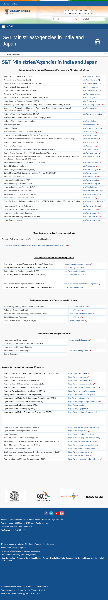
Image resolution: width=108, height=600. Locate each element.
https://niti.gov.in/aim (78, 321)
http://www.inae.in (89, 198)
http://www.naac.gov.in (91, 162)
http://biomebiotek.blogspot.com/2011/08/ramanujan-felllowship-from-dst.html (35, 245)
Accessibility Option (75, 558)
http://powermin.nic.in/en (92, 128)
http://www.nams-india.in (92, 191)
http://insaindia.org (90, 187)
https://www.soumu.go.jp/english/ (80, 384)
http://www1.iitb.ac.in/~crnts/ (94, 201)
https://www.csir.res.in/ (91, 83)
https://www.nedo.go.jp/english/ (80, 452)
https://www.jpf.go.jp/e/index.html (81, 434)
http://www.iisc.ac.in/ (91, 213)
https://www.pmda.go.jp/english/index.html (84, 459)
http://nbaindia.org (89, 166)
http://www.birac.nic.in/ (78, 307)
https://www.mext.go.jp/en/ (78, 373)
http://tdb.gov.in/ (76, 310)
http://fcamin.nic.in (90, 142)
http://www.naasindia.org (92, 194)
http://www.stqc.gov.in (91, 156)
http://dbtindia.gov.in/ (91, 80)
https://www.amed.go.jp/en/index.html (82, 412)
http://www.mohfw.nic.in (92, 114)
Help (101, 558)
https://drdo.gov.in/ (90, 97)
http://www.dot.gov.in (91, 139)
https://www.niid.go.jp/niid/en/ (79, 455)
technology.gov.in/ (92, 284)
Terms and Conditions (26, 558)
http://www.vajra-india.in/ (73, 268)
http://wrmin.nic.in (89, 146)
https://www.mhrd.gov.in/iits (78, 340)
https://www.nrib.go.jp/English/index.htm (83, 438)
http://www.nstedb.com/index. (81, 314)
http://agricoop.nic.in (90, 125)
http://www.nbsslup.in (91, 173)
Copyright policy (8, 558)
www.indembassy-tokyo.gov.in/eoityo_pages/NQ (19, 555)
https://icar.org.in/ (89, 101)
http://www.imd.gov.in (91, 135)
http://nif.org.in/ (76, 317)
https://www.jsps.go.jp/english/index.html (83, 402)
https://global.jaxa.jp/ (76, 405)
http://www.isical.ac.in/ (91, 220)
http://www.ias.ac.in (90, 180)
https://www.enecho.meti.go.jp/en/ (81, 395)
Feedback (14, 4)
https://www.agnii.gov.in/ (73, 274)
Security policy (91, 558)
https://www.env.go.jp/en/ (77, 377)
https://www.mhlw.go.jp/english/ (80, 380)
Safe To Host (6, 561)
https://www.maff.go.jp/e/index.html (81, 391)
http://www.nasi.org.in (91, 184)
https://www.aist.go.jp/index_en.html (82, 441)
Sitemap (6, 4)
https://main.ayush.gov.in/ (92, 105)
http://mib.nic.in (89, 121)
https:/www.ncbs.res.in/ (91, 217)
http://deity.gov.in (89, 108)
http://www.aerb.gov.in (91, 170)
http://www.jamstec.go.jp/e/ (78, 398)
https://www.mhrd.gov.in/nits (79, 351)
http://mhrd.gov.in (89, 132)
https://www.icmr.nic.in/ (91, 90)
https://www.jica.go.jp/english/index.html (83, 427)
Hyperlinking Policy (58, 558)
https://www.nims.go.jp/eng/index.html (82, 445)
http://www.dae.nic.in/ (91, 94)
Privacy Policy (42, 558)
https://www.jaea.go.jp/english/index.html (83, 448)
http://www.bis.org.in (90, 177)
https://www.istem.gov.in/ (73, 287)
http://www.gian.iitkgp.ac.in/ (74, 271)
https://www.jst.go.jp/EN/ (77, 409)
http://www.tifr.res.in (90, 210)
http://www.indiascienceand (74, 284)
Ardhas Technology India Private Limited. (26, 594)
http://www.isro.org (90, 149)
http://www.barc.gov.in (91, 153)
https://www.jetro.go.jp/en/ (78, 431)
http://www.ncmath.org (91, 206)
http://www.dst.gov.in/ (91, 76)
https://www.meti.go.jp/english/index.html (83, 387)
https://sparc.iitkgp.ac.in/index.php (77, 264)
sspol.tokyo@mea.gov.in (16, 548)
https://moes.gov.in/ (90, 87)
